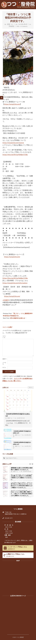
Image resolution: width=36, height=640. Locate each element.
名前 (4, 359)
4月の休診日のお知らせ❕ (18, 318)
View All (31, 387)
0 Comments (24, 26)
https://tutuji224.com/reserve (13, 143)
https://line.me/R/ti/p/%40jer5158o (15, 155)
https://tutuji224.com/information (15, 283)
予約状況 (11, 26)
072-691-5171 (9, 518)
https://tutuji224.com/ (12, 104)
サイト (4, 367)
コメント (4, 336)
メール (4, 363)
